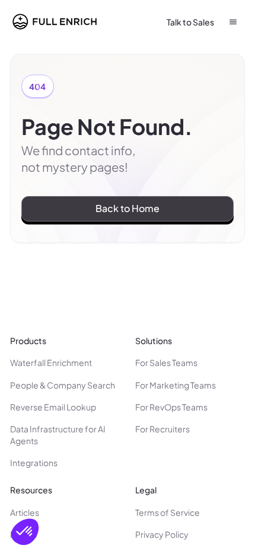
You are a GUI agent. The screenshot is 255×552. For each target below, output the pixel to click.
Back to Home (127, 208)
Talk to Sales (190, 22)
